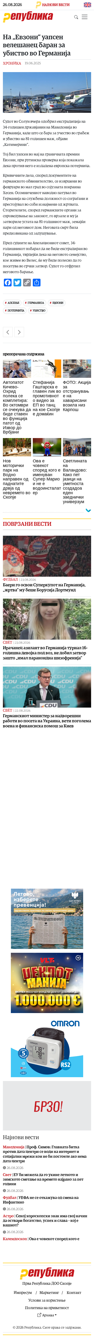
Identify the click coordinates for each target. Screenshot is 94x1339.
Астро (8, 1216)
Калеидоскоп (15, 1239)
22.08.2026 (22, 710)
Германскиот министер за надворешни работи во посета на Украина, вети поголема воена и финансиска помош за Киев (47, 721)
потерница (16, 310)
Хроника (12, 63)
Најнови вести (21, 1137)
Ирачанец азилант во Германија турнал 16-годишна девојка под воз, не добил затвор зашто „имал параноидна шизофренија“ (45, 653)
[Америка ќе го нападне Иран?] (8, 332)
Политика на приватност (47, 1308)
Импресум (23, 1293)
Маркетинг (49, 1293)
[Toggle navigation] (84, 16)
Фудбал (10, 580)
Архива (48, 1315)
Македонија (13, 1147)
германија (36, 303)
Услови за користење (47, 1300)
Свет (7, 642)
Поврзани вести (27, 524)
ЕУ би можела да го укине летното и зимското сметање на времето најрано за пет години (43, 1179)
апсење (13, 303)
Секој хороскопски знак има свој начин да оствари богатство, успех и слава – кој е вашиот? (45, 1220)
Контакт (74, 1293)
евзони (58, 303)
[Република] (28, 17)
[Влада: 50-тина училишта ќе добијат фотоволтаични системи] (19, 332)
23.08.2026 (28, 580)
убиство (39, 310)
